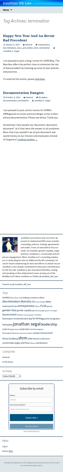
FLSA (43, 306)
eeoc (19, 47)
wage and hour (22, 342)
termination (44, 47)
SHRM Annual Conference (39, 338)
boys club (18, 297)
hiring (19, 315)
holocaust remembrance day (17, 318)
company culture (37, 297)
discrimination (9, 47)
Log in (5, 446)
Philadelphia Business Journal (14, 333)
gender (49, 306)
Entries (7, 451)
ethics (37, 306)
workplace (42, 342)
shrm (36, 47)
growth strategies (51, 311)
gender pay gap (38, 310)
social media (8, 342)
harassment (9, 314)
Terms (30, 431)
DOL (34, 301)
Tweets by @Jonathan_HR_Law (16, 284)
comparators (44, 44)
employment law (9, 306)
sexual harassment (43, 332)
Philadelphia (38, 329)
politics (30, 333)
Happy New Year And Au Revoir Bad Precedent (29, 37)
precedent (28, 47)
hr (34, 318)
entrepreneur (26, 306)
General (28, 44)
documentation (10, 100)
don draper (40, 302)
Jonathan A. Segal (42, 100)
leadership (49, 324)
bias (12, 297)
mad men (24, 329)
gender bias (9, 310)
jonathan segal (27, 324)
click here (40, 78)
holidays (37, 315)
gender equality (24, 310)
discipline (42, 97)
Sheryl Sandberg (10, 338)
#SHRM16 (6, 297)
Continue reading (27, 139)
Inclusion (7, 324)
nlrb (31, 329)
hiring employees (28, 315)
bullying (26, 297)
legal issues (14, 329)
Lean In (5, 329)
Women (32, 343)
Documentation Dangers (23, 92)
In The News (7, 361)
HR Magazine (42, 318)
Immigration (55, 318)
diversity (25, 301)
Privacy (36, 431)
